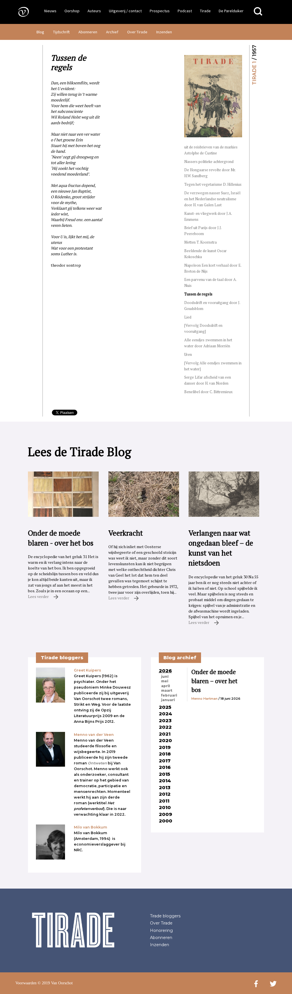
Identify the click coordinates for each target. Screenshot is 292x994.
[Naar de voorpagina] (19, 11)
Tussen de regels (198, 294)
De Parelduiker (231, 10)
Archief (112, 31)
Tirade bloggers (165, 916)
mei (164, 681)
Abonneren (87, 31)
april (165, 686)
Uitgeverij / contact (125, 10)
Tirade (205, 10)
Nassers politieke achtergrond (209, 161)
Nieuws (50, 10)
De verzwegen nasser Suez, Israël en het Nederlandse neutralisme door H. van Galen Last (212, 198)
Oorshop (72, 10)
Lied (187, 317)
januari (168, 700)
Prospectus (160, 10)
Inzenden (164, 31)
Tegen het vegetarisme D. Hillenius (213, 184)
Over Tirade (137, 31)
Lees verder (39, 596)
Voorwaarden (25, 983)
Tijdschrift (61, 31)
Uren (188, 354)
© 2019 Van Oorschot (55, 983)
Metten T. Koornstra (200, 242)
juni (165, 677)
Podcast (185, 10)
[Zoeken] (258, 11)
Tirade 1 (254, 73)
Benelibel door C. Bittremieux (208, 391)
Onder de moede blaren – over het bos (214, 681)
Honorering (161, 930)
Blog (40, 31)
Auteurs (94, 10)
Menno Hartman (204, 699)
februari (169, 695)
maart (166, 691)
